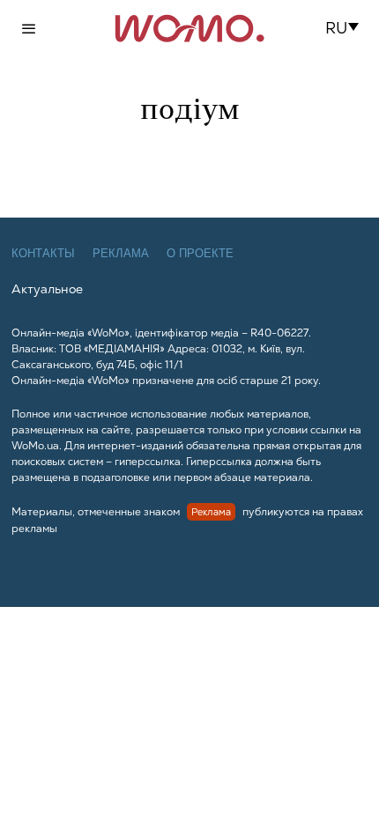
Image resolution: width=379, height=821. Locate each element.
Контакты (43, 253)
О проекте (200, 253)
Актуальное (47, 289)
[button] (348, 28)
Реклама (121, 253)
